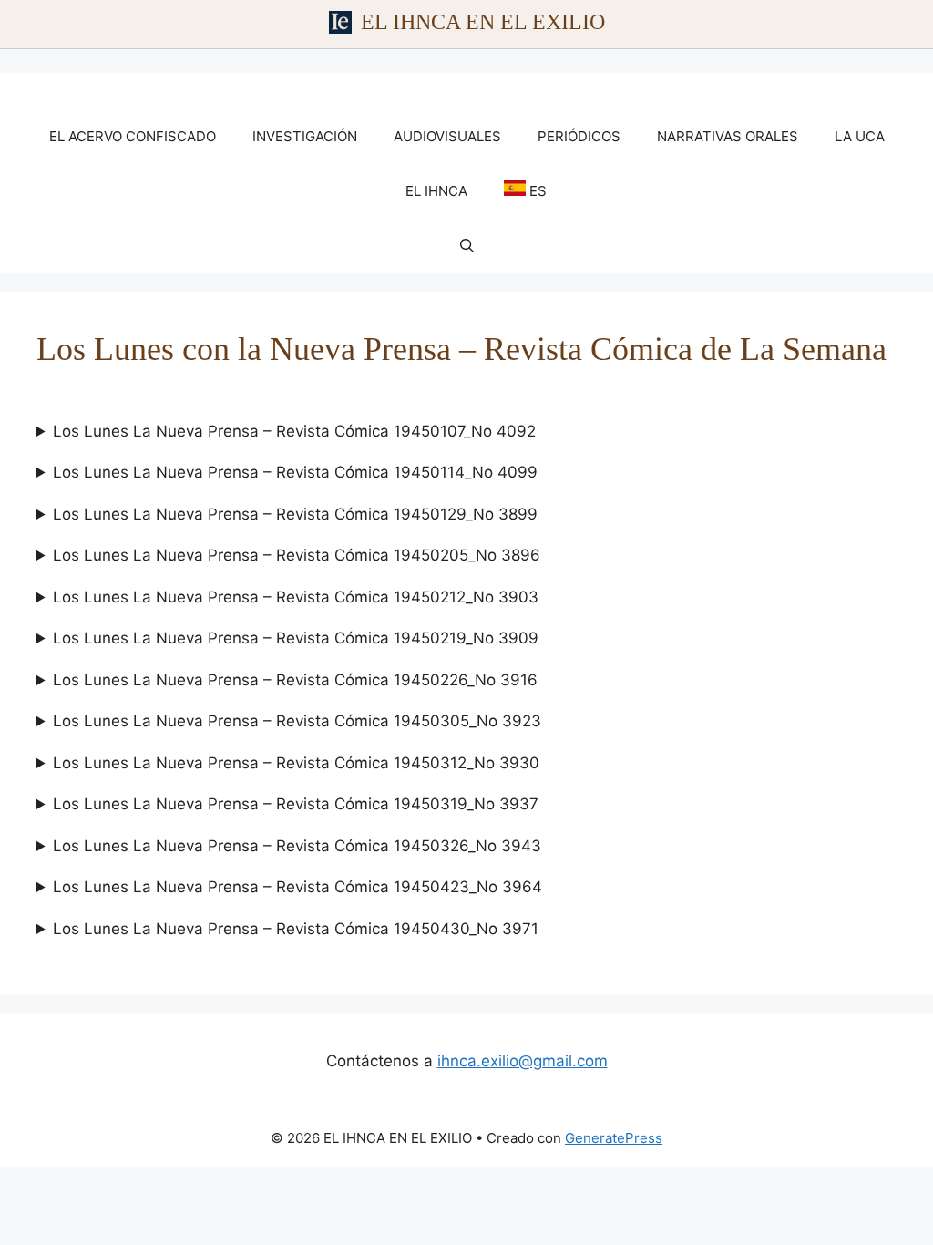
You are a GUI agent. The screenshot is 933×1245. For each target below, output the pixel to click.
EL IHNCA (436, 191)
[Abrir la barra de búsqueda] (467, 246)
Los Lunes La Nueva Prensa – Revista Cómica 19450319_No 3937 (295, 804)
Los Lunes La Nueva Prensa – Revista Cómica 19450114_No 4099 (295, 472)
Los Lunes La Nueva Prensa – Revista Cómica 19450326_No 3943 (297, 846)
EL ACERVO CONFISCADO (132, 136)
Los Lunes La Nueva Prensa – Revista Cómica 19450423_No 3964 (297, 887)
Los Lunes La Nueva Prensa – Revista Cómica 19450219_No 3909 (295, 638)
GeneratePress (613, 1138)
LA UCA (860, 136)
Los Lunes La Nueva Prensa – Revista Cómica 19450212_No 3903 (295, 597)
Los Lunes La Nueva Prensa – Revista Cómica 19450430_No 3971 (295, 929)
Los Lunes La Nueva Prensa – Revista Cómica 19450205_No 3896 (296, 555)
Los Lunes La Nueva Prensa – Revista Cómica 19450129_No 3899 (295, 514)
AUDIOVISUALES (447, 136)
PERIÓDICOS (579, 136)
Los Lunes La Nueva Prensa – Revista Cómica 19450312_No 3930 (296, 763)
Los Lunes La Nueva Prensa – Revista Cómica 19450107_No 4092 (294, 431)
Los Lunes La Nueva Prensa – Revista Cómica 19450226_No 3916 (295, 680)
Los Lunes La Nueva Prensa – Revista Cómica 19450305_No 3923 (297, 721)
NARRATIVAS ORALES (727, 136)
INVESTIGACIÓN (304, 136)
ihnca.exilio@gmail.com (522, 1061)
